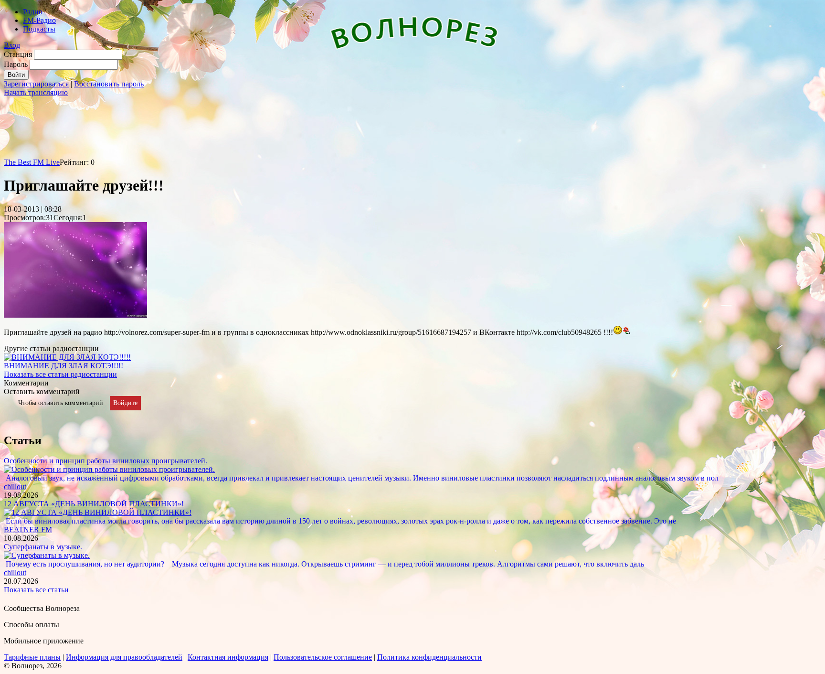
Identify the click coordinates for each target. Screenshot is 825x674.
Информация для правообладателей (124, 657)
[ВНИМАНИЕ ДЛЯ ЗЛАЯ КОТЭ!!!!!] (67, 357)
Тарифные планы (32, 657)
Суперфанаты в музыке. (43, 547)
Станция (18, 54)
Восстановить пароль (109, 84)
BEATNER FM (28, 529)
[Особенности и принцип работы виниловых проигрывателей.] (109, 469)
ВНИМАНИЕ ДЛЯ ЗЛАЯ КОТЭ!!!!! (63, 366)
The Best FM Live (32, 162)
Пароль (16, 64)
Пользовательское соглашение (323, 657)
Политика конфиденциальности (429, 657)
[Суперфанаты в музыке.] (47, 555)
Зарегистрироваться (36, 84)
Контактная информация (228, 657)
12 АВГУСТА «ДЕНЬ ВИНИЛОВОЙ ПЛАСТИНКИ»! (94, 504)
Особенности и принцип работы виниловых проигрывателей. (105, 461)
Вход (12, 45)
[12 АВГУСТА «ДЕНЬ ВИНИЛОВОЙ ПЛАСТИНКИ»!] (97, 512)
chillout (15, 486)
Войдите (125, 403)
